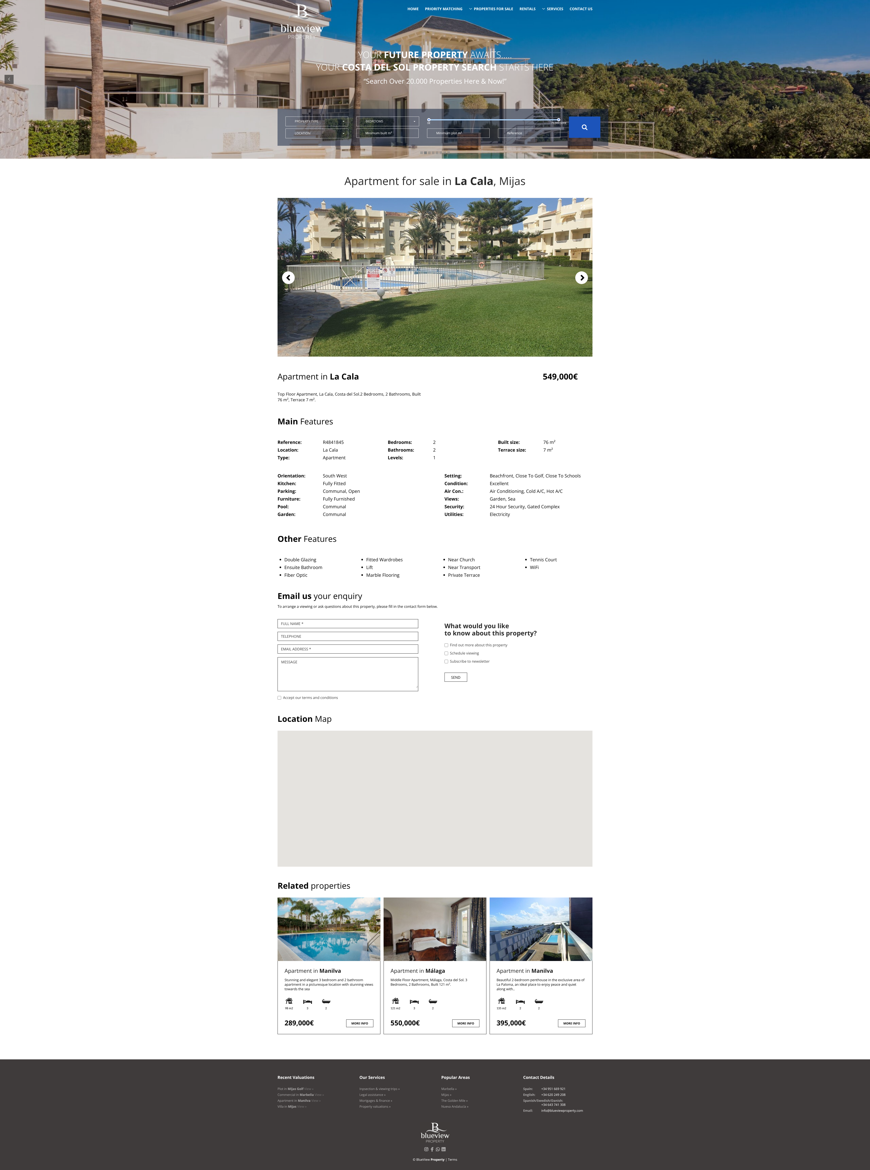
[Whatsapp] (438, 1150)
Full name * (292, 623)
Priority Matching (444, 8)
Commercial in (301, 1095)
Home (413, 8)
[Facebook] (433, 1150)
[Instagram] (427, 1150)
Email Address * (296, 649)
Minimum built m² (378, 133)
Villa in (292, 1106)
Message (289, 661)
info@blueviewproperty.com (562, 1111)
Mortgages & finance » (375, 1101)
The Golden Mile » (454, 1101)
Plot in (296, 1089)
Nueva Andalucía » (455, 1106)
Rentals (528, 8)
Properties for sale (493, 8)
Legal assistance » (372, 1095)
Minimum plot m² (449, 133)
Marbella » (449, 1089)
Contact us (581, 8)
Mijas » (446, 1095)
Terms (452, 1160)
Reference (514, 133)
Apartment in (313, 971)
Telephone (291, 636)
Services (555, 8)
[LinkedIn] (444, 1150)
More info (359, 1023)
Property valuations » (375, 1106)
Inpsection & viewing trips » (379, 1089)
